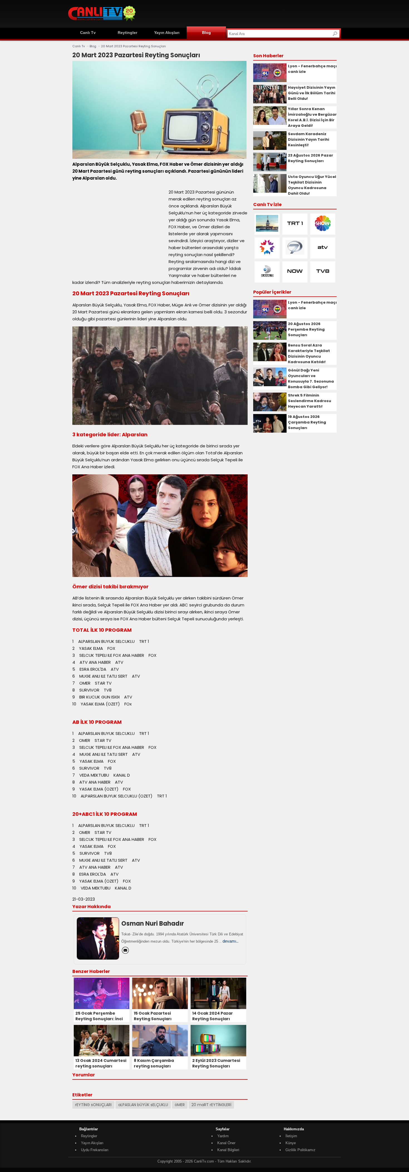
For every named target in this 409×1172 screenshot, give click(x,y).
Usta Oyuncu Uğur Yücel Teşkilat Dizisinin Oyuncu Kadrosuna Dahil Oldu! (312, 185)
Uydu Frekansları (95, 1150)
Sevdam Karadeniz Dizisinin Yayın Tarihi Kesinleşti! (308, 139)
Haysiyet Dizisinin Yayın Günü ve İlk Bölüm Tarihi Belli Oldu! (311, 93)
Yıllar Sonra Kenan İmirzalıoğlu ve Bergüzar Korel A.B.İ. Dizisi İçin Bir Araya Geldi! (312, 117)
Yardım (223, 1136)
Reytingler (127, 32)
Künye (290, 1143)
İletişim (291, 1136)
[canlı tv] (101, 22)
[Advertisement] (239, 13)
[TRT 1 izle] (295, 230)
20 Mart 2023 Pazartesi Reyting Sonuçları (133, 46)
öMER (180, 1104)
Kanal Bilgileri (228, 1150)
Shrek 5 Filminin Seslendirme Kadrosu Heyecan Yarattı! (309, 401)
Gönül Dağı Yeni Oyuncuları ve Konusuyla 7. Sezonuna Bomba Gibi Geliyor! (311, 379)
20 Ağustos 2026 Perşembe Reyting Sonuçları (306, 329)
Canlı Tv (88, 32)
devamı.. (230, 941)
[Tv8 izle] (323, 278)
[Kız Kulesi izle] (267, 230)
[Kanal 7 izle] (295, 254)
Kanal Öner (226, 1143)
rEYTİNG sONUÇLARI (93, 1104)
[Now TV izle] (295, 278)
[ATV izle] (323, 254)
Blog (206, 32)
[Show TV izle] (323, 230)
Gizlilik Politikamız (300, 1150)
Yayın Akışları (166, 32)
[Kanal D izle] (267, 278)
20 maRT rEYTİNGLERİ (211, 1104)
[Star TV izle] (267, 254)
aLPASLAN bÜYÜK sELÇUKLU (143, 1104)
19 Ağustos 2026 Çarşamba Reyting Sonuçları (307, 422)
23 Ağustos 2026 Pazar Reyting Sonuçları (310, 158)
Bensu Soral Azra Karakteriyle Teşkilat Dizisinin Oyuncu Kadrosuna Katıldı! (309, 354)
